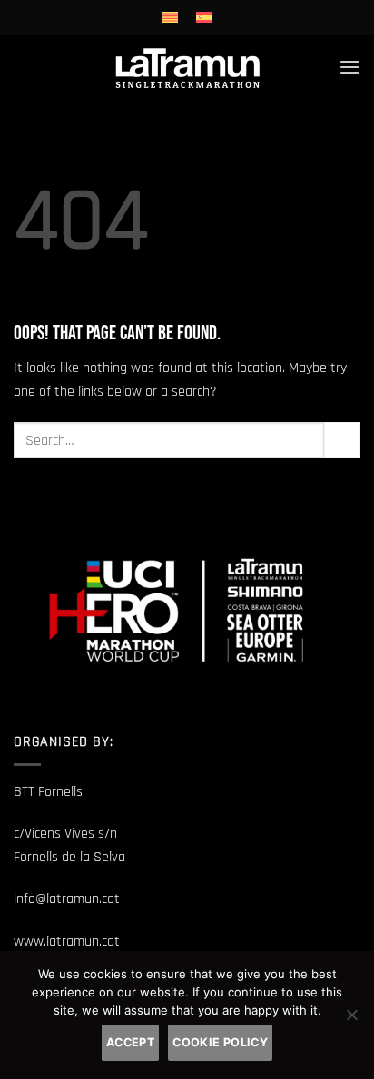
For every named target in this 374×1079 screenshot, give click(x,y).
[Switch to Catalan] (170, 17)
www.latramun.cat (67, 941)
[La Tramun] (187, 66)
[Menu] (349, 66)
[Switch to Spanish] (204, 17)
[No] (351, 1020)
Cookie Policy (220, 1042)
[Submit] (342, 439)
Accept (130, 1042)
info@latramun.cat (67, 898)
